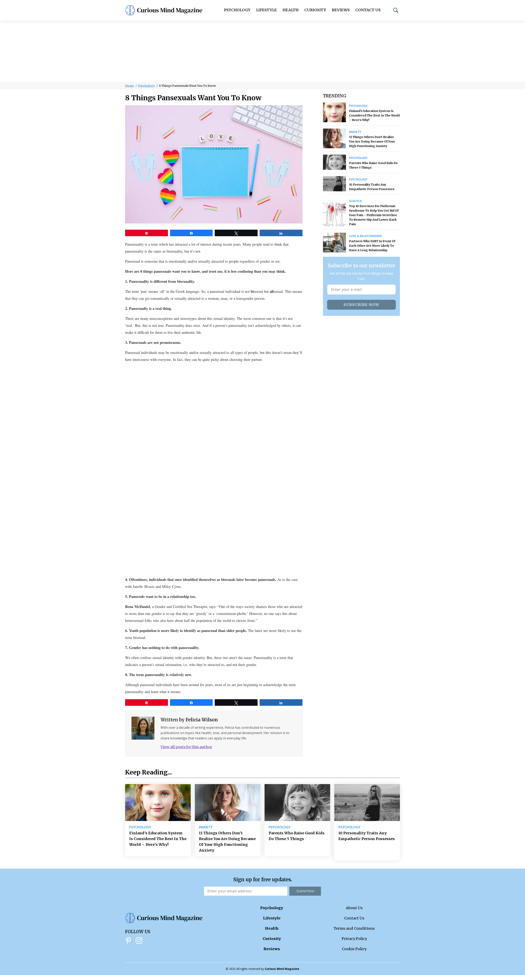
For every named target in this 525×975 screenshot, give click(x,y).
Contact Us (368, 10)
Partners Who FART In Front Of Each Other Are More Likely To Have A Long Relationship (372, 245)
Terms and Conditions (354, 928)
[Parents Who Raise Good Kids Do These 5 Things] (334, 162)
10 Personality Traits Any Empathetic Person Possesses (371, 187)
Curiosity (315, 10)
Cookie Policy (354, 948)
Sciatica (355, 201)
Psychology (237, 10)
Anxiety (355, 131)
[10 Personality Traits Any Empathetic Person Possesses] (334, 183)
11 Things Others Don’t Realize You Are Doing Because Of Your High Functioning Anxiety (372, 141)
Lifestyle (266, 10)
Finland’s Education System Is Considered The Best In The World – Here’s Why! (374, 115)
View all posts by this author (186, 747)
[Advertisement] (262, 51)
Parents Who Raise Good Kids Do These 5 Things (373, 165)
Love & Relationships (365, 236)
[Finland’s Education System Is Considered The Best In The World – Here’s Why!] (334, 112)
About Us (354, 907)
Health (291, 10)
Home (129, 86)
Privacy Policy (354, 938)
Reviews (341, 10)
